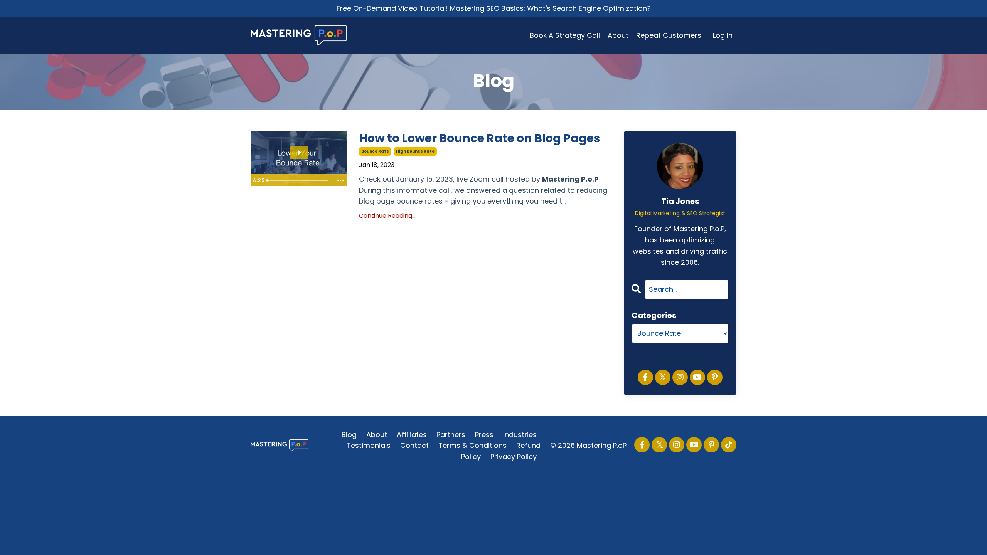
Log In (723, 35)
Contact (414, 445)
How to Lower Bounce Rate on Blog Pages (479, 138)
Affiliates (412, 434)
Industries (520, 434)
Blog (349, 434)
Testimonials (369, 445)
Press (484, 434)
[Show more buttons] (340, 180)
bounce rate (375, 151)
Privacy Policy (513, 456)
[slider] (298, 180)
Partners (450, 434)
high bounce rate (415, 151)
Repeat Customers (668, 35)
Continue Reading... (387, 215)
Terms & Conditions (472, 445)
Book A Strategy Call (565, 35)
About (618, 35)
